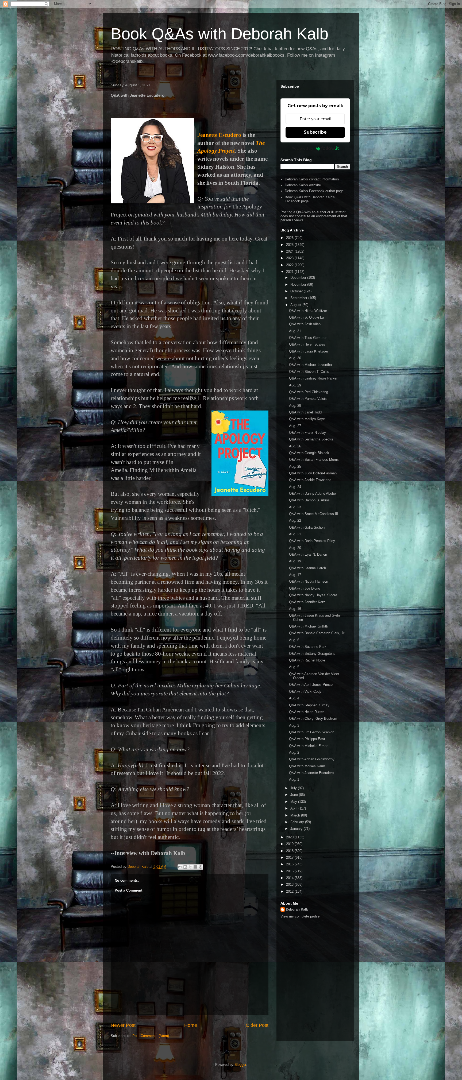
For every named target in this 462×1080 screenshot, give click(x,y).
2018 (290, 851)
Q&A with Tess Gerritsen (308, 338)
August (296, 305)
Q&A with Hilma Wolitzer (308, 311)
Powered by (302, 148)
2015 (290, 871)
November (298, 284)
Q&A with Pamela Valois (308, 399)
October (297, 291)
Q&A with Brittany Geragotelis (312, 654)
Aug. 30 (295, 358)
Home (190, 1025)
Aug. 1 (294, 779)
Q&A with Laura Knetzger (308, 351)
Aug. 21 (295, 534)
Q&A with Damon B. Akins (309, 500)
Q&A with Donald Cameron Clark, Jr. (317, 633)
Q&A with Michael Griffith (308, 626)
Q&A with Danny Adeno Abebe (312, 493)
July (294, 788)
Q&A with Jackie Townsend (310, 480)
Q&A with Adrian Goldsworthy (311, 759)
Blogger (240, 1065)
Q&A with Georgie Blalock (309, 453)
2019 (290, 844)
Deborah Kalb (297, 909)
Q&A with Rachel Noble (307, 660)
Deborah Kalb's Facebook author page (314, 191)
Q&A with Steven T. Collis (309, 372)
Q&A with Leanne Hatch (307, 568)
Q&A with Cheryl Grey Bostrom (313, 719)
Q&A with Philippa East (307, 739)
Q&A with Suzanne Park (307, 647)
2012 (290, 891)
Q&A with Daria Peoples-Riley (312, 541)
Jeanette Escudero (219, 135)
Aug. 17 (295, 575)
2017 (290, 858)
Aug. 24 (295, 487)
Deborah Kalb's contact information (312, 179)
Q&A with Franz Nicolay (307, 433)
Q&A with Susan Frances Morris (314, 460)
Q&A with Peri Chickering (308, 392)
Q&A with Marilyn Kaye (307, 419)
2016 (290, 864)
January (297, 829)
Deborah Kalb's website (303, 185)
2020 (290, 837)
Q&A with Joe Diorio (304, 588)
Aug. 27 (295, 426)
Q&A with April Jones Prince (311, 685)
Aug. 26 (295, 446)
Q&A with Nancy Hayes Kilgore (313, 595)
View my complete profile (299, 916)
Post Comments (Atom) (150, 1036)
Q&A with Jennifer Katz (307, 602)
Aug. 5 (294, 667)
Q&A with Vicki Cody (305, 692)
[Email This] (180, 867)
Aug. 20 (295, 548)
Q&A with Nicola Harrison (308, 581)
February (297, 822)
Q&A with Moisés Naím (307, 766)
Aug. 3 (294, 725)
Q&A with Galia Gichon (307, 527)
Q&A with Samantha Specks (311, 439)
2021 (290, 272)
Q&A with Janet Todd (305, 412)
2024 (290, 251)
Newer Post (123, 1025)
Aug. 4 (294, 698)
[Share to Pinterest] (200, 867)
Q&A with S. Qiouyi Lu (306, 317)
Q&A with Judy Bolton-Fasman (313, 473)
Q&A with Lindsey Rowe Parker (313, 378)
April (294, 808)
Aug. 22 (295, 520)
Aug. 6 (294, 640)
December (298, 278)
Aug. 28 (295, 406)
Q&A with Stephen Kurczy (309, 705)
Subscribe (315, 132)
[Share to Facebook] (195, 867)
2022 (290, 265)
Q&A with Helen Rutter (306, 712)
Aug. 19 (295, 561)
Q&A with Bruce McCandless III (313, 514)
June (294, 795)
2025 (290, 245)
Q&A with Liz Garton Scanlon (311, 732)
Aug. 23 (295, 507)
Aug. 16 (295, 609)
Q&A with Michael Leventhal (311, 365)
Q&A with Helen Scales (307, 344)
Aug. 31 (295, 331)
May (294, 802)
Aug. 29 (295, 385)
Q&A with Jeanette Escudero (311, 773)
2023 (290, 258)
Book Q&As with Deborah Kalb (219, 34)
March (295, 815)
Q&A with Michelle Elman (308, 746)
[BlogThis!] (185, 867)
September (299, 298)
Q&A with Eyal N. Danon (308, 554)
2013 (290, 884)
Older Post (257, 1025)
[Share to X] (190, 867)
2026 (290, 238)
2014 (290, 878)
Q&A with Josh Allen (305, 324)
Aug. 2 (294, 752)
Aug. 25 (295, 466)
